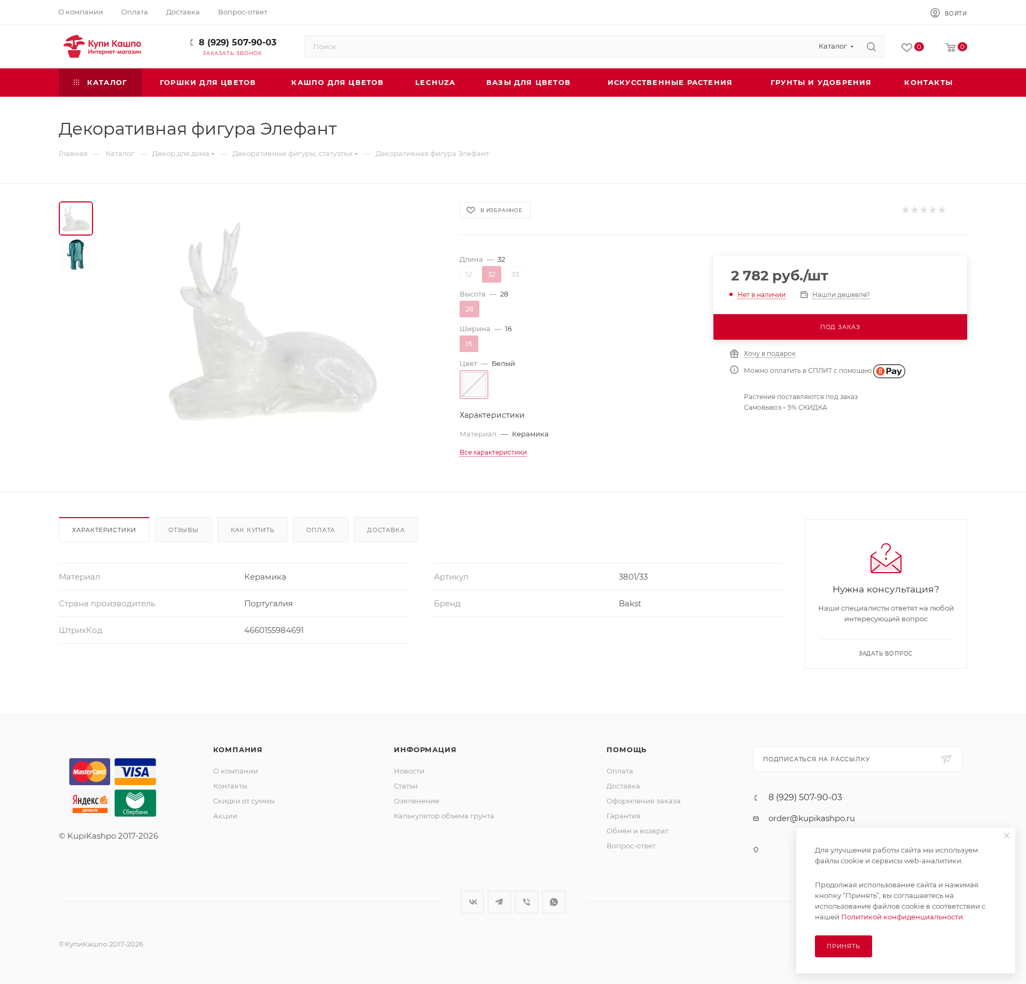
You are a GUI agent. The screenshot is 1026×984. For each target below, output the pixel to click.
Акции (225, 815)
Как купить (253, 530)
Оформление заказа (644, 800)
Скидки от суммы (244, 800)
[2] (914, 210)
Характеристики (104, 530)
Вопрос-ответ (631, 845)
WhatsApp (553, 902)
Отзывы (183, 530)
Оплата (320, 530)
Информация (425, 749)
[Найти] (871, 46)
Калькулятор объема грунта (444, 815)
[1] (905, 210)
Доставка (386, 530)
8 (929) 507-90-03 (237, 42)
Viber (526, 902)
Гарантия (624, 815)
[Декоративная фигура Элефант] (273, 321)
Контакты (230, 786)
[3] (923, 210)
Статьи (406, 786)
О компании (235, 771)
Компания (238, 749)
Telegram (499, 902)
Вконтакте (472, 902)
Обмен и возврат (638, 830)
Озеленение (416, 800)
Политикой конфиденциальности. (903, 916)
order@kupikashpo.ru (811, 818)
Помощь (627, 749)
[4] (932, 210)
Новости (409, 771)
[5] (941, 210)
